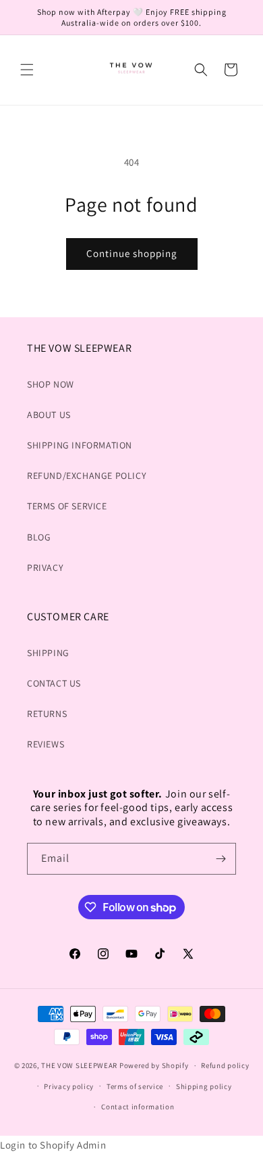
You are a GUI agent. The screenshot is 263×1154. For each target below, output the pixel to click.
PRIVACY (45, 567)
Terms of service (135, 1086)
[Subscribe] (220, 859)
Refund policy (225, 1065)
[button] (27, 70)
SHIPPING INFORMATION (79, 445)
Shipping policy (204, 1086)
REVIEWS (45, 744)
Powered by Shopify (154, 1065)
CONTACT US (54, 683)
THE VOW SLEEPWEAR (79, 1065)
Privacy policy (69, 1086)
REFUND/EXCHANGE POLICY (86, 475)
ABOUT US (49, 415)
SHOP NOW (50, 384)
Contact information (137, 1106)
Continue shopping (131, 253)
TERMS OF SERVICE (67, 506)
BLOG (39, 537)
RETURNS (47, 714)
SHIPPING (48, 653)
